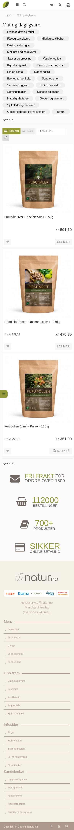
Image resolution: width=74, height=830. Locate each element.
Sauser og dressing (19, 58)
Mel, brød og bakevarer (21, 51)
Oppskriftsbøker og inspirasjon (26, 111)
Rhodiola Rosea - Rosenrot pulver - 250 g (32, 321)
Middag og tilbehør (53, 38)
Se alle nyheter (15, 654)
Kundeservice (15, 795)
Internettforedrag (16, 748)
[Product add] (68, 5)
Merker (11, 645)
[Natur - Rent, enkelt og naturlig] (5, 2)
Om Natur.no (14, 637)
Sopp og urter (50, 78)
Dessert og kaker (48, 91)
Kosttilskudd (14, 697)
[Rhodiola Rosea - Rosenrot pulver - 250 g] (38, 284)
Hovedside (13, 629)
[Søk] (24, 5)
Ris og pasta (15, 71)
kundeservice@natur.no (37, 602)
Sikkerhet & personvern (20, 812)
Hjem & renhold (16, 713)
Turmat (61, 111)
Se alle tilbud (14, 662)
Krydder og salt (16, 65)
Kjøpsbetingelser (16, 804)
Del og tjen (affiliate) (18, 757)
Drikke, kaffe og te (18, 45)
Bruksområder (15, 740)
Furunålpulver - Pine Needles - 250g (28, 217)
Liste (30, 131)
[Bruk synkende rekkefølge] (5, 137)
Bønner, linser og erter (51, 65)
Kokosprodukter (50, 85)
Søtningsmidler (16, 91)
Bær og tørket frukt (19, 78)
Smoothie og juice (18, 85)
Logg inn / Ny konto (18, 779)
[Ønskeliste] (52, 5)
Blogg (11, 732)
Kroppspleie (14, 705)
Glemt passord (15, 787)
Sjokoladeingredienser (21, 105)
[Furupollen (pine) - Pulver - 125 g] (38, 389)
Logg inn (60, 5)
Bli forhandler (14, 765)
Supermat (13, 689)
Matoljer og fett (52, 58)
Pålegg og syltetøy (18, 38)
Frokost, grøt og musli (20, 31)
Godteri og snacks (51, 98)
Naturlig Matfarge (17, 98)
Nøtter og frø (42, 71)
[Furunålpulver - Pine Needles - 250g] (38, 180)
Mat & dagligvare (16, 681)
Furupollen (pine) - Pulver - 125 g (26, 426)
